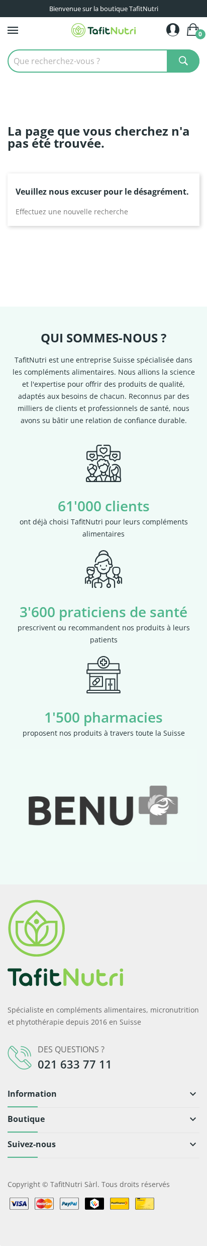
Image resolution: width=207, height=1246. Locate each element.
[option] (103, 805)
